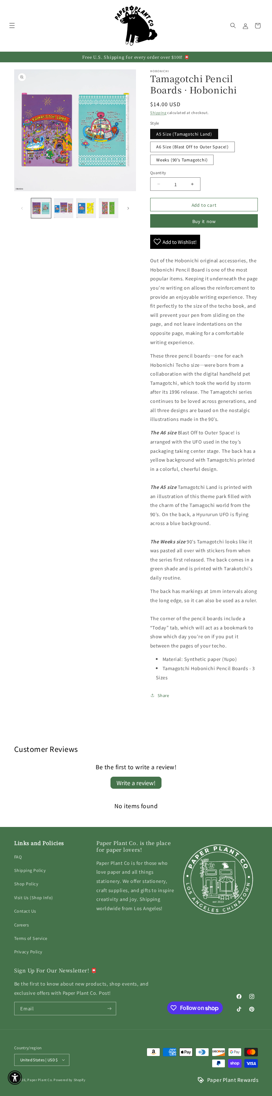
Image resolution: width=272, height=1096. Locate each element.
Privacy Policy (28, 951)
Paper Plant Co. (39, 1080)
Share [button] (163, 695)
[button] (12, 25)
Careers (21, 924)
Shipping (158, 112)
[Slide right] (128, 208)
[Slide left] (22, 208)
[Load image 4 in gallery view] (109, 208)
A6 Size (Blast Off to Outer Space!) (192, 146)
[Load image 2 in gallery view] (64, 208)
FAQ (18, 857)
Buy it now (204, 221)
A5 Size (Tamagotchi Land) (184, 134)
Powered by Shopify (69, 1080)
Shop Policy (26, 883)
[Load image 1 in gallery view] (41, 208)
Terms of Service (30, 938)
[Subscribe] (109, 1008)
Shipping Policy (30, 870)
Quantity (158, 172)
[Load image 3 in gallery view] (86, 208)
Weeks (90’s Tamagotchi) (182, 159)
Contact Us (25, 911)
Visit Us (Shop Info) (33, 897)
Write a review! (136, 782)
